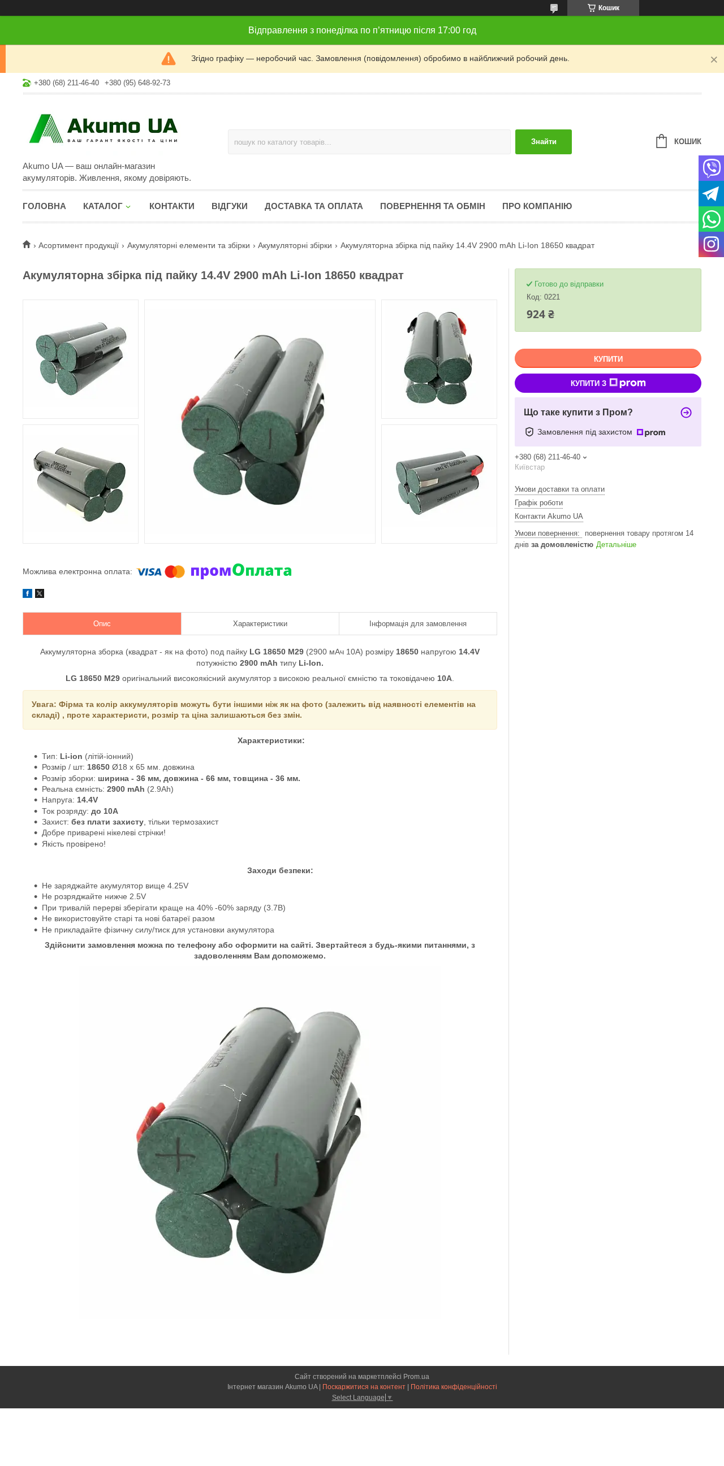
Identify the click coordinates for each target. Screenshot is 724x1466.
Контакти (172, 206)
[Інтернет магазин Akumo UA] (122, 128)
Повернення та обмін (432, 206)
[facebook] (27, 595)
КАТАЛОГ (103, 206)
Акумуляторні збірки (295, 245)
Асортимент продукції (78, 245)
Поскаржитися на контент (364, 1387)
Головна (44, 206)
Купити (608, 359)
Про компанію (537, 206)
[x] (39, 595)
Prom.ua (416, 1377)
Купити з (588, 383)
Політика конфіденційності (454, 1387)
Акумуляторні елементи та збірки (188, 245)
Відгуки (230, 206)
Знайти (544, 141)
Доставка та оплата (314, 206)
